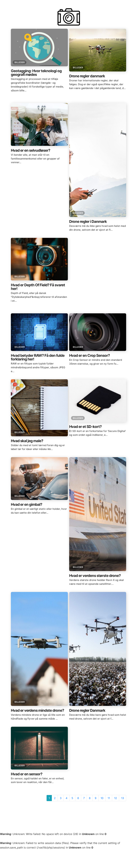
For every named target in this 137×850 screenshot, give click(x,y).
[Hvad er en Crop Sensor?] (97, 332)
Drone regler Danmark (87, 710)
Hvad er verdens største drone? (95, 575)
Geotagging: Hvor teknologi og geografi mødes (36, 73)
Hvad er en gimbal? (26, 504)
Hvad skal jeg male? (27, 441)
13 (122, 798)
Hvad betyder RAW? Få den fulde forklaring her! (37, 357)
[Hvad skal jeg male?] (39, 407)
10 (102, 798)
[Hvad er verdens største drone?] (97, 514)
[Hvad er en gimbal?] (39, 478)
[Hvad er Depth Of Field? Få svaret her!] (39, 259)
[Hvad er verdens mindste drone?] (39, 649)
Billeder (20, 62)
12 (115, 798)
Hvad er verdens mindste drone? (37, 710)
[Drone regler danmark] (97, 50)
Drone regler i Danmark (88, 221)
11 (109, 798)
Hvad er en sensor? (26, 774)
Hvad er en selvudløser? (30, 150)
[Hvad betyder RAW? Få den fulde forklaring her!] (39, 332)
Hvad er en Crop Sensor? (89, 355)
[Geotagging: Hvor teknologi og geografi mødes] (39, 47)
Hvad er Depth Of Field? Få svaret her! (38, 287)
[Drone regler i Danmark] (97, 160)
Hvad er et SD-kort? (85, 426)
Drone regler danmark (87, 76)
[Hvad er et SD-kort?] (97, 400)
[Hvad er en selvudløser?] (39, 124)
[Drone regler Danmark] (97, 649)
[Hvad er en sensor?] (39, 748)
